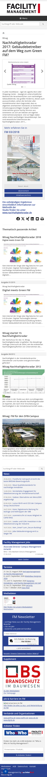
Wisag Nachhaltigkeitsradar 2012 (21, 366)
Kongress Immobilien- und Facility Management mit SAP (22, 582)
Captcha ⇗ (32, 644)
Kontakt (33, 766)
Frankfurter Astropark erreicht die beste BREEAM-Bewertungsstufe (22, 480)
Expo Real (26, 588)
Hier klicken (26, 641)
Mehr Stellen (23, 559)
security (29, 585)
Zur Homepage (10, 693)
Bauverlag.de (6, 774)
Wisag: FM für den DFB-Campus (20, 416)
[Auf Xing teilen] (27, 219)
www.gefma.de (10, 718)
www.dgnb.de (9, 720)
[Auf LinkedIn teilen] (32, 219)
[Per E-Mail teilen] (37, 219)
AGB (14, 766)
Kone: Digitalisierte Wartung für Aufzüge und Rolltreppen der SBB (21, 510)
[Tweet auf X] (22, 219)
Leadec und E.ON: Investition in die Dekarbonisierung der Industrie (22, 522)
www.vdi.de (33, 718)
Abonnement (23, 191)
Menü (24, 18)
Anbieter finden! (24, 755)
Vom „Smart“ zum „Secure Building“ (22, 527)
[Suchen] (43, 24)
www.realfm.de (22, 718)
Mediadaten (8, 609)
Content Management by (11, 772)
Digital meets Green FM (16, 290)
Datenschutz (23, 766)
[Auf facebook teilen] (18, 219)
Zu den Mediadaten (12, 691)
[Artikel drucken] (42, 219)
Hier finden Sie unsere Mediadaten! (18, 607)
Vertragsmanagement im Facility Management (22, 572)
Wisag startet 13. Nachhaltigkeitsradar (14, 334)
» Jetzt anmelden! (23, 648)
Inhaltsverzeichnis (23, 195)
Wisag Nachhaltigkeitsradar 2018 (21, 237)
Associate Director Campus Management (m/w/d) (22, 547)
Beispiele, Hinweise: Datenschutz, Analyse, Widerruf (21, 653)
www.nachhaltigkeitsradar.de (17, 212)
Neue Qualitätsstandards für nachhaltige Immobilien (20, 486)
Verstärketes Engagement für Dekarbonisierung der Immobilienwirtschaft (21, 492)
